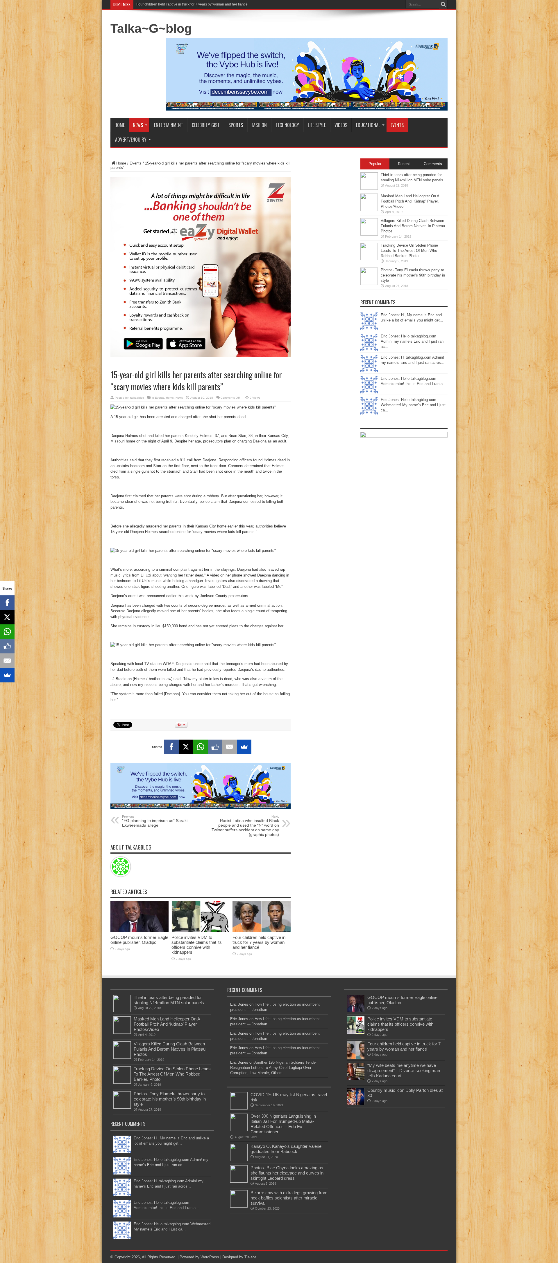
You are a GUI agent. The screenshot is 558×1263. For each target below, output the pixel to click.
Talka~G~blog (151, 28)
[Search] (443, 4)
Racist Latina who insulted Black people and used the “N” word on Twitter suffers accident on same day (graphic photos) (245, 826)
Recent (404, 164)
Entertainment (168, 125)
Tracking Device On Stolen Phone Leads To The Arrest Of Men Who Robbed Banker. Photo (409, 250)
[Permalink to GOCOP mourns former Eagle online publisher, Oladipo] (139, 930)
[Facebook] (171, 747)
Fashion (259, 125)
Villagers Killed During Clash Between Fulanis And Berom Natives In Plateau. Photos (413, 225)
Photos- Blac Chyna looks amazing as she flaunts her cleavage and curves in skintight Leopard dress (287, 1173)
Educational (368, 125)
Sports (235, 125)
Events (397, 125)
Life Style (317, 125)
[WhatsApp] (200, 747)
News (138, 125)
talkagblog (137, 397)
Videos (341, 125)
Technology (287, 125)
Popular (375, 164)
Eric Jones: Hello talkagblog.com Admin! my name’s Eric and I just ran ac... (412, 341)
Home (120, 125)
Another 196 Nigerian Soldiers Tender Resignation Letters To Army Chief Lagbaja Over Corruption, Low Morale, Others (273, 1067)
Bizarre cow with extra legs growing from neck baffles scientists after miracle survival (289, 1198)
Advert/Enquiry (130, 139)
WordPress (210, 1257)
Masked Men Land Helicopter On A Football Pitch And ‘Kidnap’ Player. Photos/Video (410, 201)
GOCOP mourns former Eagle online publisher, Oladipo (139, 940)
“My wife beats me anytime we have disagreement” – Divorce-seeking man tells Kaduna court (403, 1070)
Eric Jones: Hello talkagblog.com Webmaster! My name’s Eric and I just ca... (413, 404)
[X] (186, 747)
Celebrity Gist (206, 125)
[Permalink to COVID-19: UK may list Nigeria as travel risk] (239, 1108)
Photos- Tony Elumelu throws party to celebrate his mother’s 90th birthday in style (413, 275)
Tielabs (250, 1257)
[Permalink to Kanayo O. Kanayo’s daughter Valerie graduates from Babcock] (239, 1160)
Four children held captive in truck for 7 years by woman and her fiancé (192, 4)
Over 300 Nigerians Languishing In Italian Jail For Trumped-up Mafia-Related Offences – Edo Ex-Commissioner (283, 1124)
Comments (433, 164)
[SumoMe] (244, 747)
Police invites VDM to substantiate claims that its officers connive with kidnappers (196, 945)
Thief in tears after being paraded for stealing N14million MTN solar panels (169, 1000)
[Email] (229, 747)
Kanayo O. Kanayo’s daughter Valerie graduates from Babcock (286, 1149)
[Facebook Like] (215, 747)
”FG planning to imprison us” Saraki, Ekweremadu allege (155, 821)
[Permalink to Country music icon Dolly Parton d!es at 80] (355, 1104)
